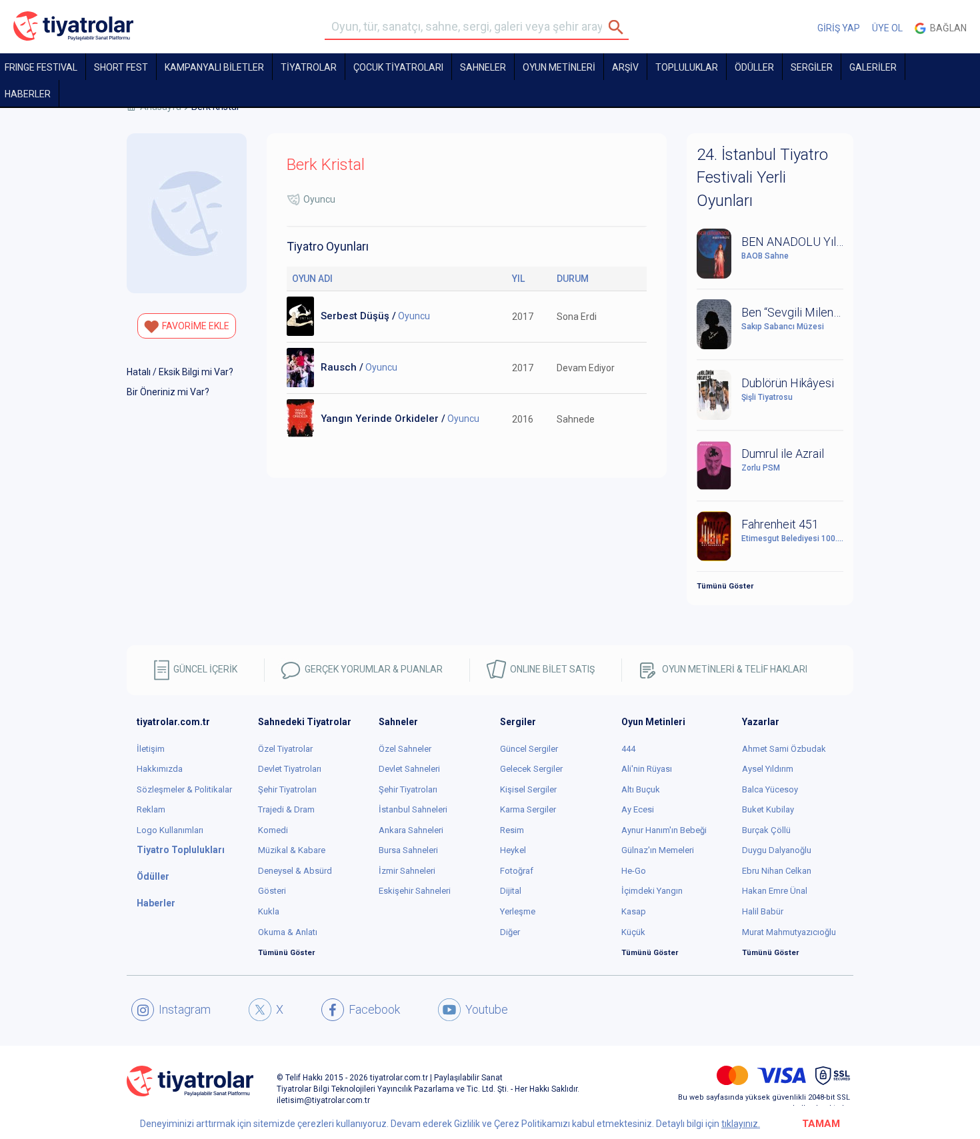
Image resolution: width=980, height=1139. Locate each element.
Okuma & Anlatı (287, 932)
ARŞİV (625, 67)
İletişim (151, 749)
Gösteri (272, 891)
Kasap (633, 911)
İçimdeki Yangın (652, 891)
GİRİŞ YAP (838, 28)
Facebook (374, 1009)
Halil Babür (762, 911)
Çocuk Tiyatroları (398, 67)
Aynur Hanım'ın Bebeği (664, 830)
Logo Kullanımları (170, 830)
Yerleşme (517, 911)
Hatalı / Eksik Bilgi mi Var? (180, 372)
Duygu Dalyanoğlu (776, 850)
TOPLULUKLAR (686, 67)
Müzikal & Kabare (291, 850)
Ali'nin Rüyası (646, 769)
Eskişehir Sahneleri (415, 891)
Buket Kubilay (768, 809)
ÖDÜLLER (754, 67)
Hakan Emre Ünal (774, 891)
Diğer (510, 932)
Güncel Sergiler (529, 749)
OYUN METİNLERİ (559, 67)
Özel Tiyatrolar (285, 749)
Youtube (486, 1009)
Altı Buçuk (640, 789)
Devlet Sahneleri (409, 769)
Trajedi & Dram (286, 809)
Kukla (268, 911)
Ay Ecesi (637, 809)
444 (628, 749)
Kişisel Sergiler (528, 789)
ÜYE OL (887, 28)
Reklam (151, 809)
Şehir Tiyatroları (287, 789)
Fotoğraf (516, 871)
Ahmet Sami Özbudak (784, 749)
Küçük (633, 932)
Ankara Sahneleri (411, 830)
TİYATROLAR (309, 67)
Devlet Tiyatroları (289, 769)
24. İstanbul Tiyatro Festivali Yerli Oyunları (762, 177)
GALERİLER (873, 67)
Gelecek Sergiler (531, 769)
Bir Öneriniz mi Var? (168, 392)
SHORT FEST (121, 67)
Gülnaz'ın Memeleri (657, 850)
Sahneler (483, 67)
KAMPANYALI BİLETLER (214, 67)
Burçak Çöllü (766, 830)
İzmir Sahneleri (407, 871)
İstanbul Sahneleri (413, 809)
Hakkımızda (160, 769)
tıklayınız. (740, 1123)
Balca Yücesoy (770, 789)
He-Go (633, 871)
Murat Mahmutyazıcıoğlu (789, 932)
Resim (512, 830)
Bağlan (946, 28)
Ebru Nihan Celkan (776, 871)
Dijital (510, 891)
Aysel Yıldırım (767, 769)
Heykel (513, 850)
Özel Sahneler (405, 749)
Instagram (185, 1009)
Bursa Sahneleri (408, 850)
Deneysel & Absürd (295, 871)
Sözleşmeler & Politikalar (184, 789)
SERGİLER (812, 67)
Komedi (273, 830)
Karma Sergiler (528, 809)
